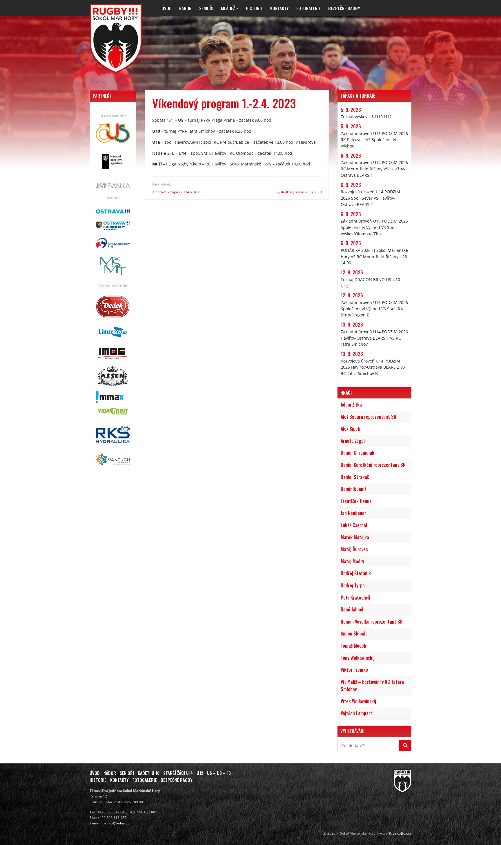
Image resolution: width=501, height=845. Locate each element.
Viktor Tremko (354, 669)
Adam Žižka (351, 404)
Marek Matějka (355, 537)
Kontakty (279, 8)
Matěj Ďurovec (354, 549)
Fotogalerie (308, 8)
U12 (200, 773)
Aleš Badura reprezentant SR (368, 416)
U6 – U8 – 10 (219, 773)
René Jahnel (352, 609)
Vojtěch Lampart (356, 713)
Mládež (228, 8)
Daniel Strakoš (355, 477)
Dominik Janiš (353, 488)
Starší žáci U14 (178, 773)
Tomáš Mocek (353, 645)
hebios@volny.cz (115, 823)
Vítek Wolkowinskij (358, 701)
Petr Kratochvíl (355, 597)
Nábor (185, 8)
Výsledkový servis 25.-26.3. (298, 192)
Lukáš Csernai (354, 525)
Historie (254, 8)
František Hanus (356, 501)
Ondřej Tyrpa (353, 585)
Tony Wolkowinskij (358, 657)
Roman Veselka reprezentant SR (372, 621)
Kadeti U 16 (148, 773)
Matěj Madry (352, 561)
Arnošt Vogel (353, 440)
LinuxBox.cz (402, 833)
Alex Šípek (350, 428)
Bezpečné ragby (344, 8)
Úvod (166, 8)
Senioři (206, 8)
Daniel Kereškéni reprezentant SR (373, 464)
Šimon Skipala (354, 633)
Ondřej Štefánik (356, 573)
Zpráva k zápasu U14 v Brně (178, 192)
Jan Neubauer (353, 512)
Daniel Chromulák (357, 452)
